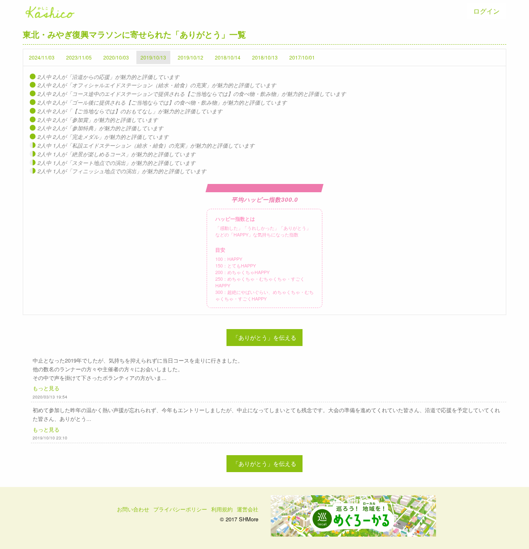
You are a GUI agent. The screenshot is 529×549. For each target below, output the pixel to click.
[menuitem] (486, 11)
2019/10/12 (190, 57)
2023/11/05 (79, 57)
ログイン (486, 11)
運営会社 (247, 509)
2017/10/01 (302, 57)
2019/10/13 (153, 57)
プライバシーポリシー (180, 509)
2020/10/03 (116, 57)
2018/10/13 (265, 57)
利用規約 (222, 509)
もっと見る (46, 388)
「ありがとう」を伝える (264, 337)
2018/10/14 (228, 57)
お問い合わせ (133, 509)
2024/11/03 (42, 57)
